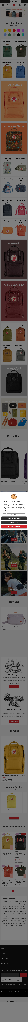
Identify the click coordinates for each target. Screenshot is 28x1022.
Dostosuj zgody (14, 522)
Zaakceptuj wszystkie (14, 526)
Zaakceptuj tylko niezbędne (14, 518)
